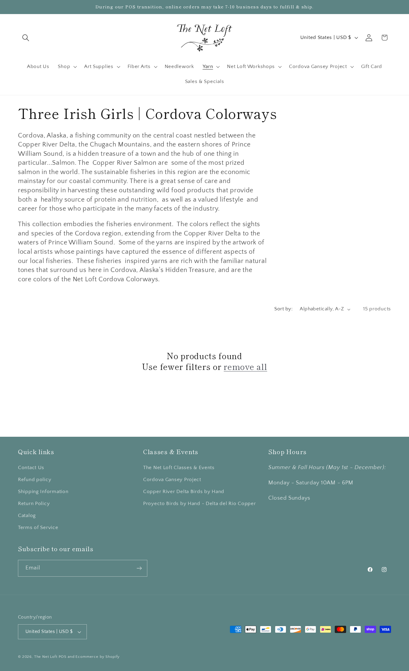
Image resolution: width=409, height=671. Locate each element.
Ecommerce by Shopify (97, 657)
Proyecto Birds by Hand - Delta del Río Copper (199, 503)
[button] (26, 38)
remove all (245, 366)
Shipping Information (43, 491)
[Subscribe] (139, 568)
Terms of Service (38, 527)
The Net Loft (46, 657)
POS (63, 657)
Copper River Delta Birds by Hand (183, 491)
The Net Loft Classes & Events (179, 467)
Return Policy (34, 503)
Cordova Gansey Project (172, 479)
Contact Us (31, 467)
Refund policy (34, 479)
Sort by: (283, 309)
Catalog (27, 515)
